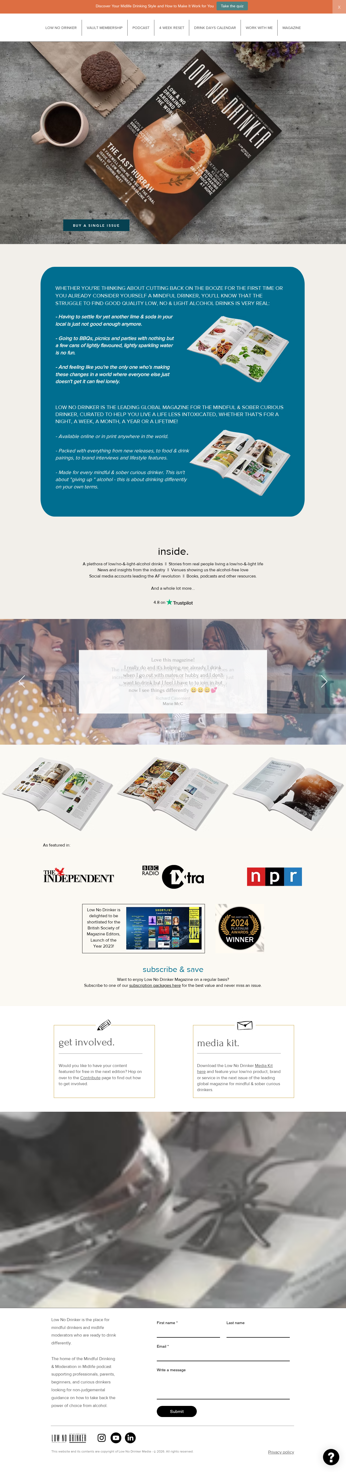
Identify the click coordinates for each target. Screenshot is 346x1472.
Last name (236, 1323)
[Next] (324, 681)
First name (167, 1323)
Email (163, 1346)
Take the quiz (232, 6)
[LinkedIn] (130, 1437)
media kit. (218, 1043)
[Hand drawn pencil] (104, 1025)
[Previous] (22, 681)
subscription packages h (152, 985)
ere (178, 985)
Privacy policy (281, 1452)
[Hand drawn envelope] (245, 1024)
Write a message (171, 1370)
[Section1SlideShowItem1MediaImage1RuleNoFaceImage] (166, 731)
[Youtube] (116, 1437)
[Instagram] (101, 1437)
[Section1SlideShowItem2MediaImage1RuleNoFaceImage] (173, 731)
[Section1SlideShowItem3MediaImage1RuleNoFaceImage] (180, 731)
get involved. (87, 1042)
